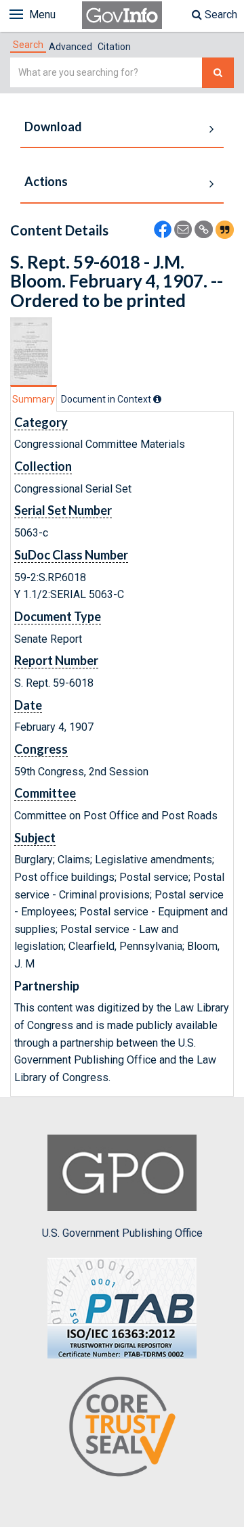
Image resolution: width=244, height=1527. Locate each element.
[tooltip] (157, 399)
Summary (33, 399)
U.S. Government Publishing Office (122, 1233)
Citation (114, 46)
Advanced (70, 46)
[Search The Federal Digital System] (218, 73)
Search (219, 14)
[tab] (28, 44)
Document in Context (107, 399)
